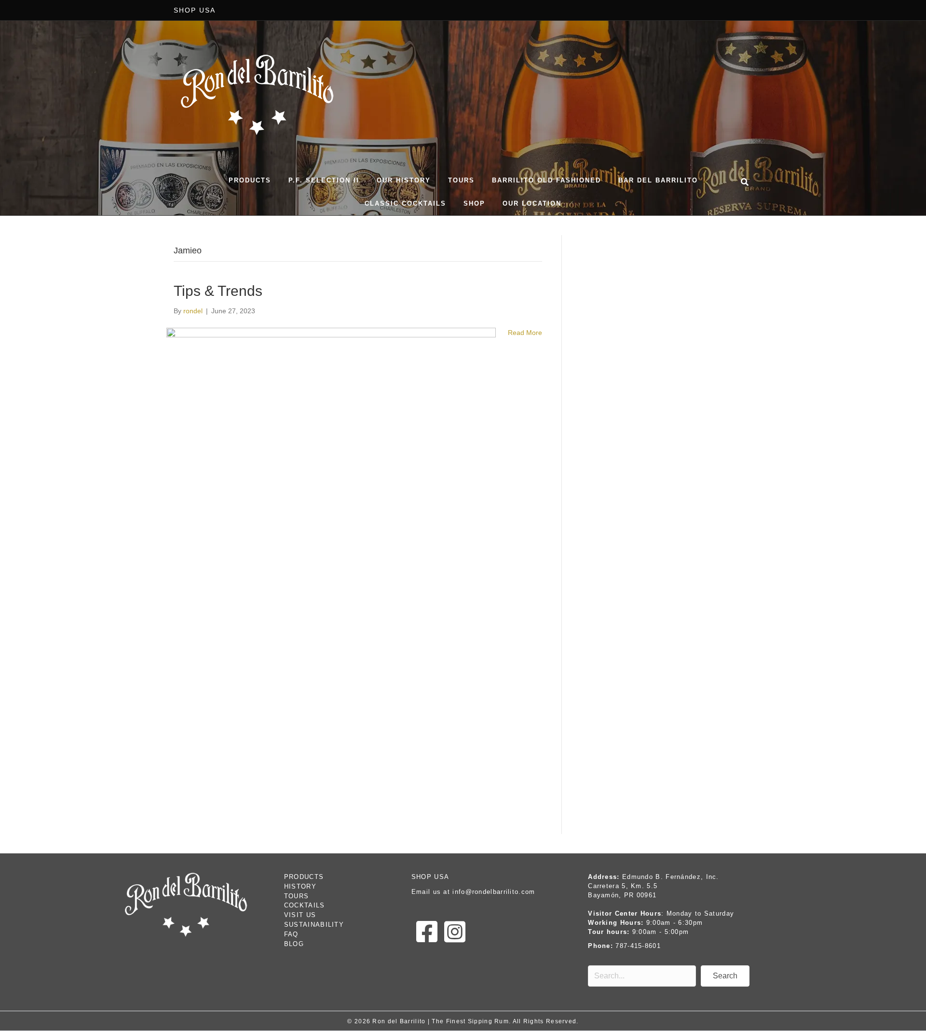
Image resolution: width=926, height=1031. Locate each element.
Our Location (532, 203)
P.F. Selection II (323, 180)
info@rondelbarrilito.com (493, 891)
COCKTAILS (304, 905)
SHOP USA (195, 10)
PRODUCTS (304, 876)
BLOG (294, 943)
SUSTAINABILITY (314, 924)
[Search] (742, 180)
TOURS (296, 896)
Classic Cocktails (405, 203)
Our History (404, 180)
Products (250, 180)
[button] (725, 976)
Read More (525, 332)
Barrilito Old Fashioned (546, 180)
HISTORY (300, 886)
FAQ (291, 934)
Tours (461, 180)
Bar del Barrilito (658, 180)
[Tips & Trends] (331, 575)
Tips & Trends (218, 291)
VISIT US (300, 915)
